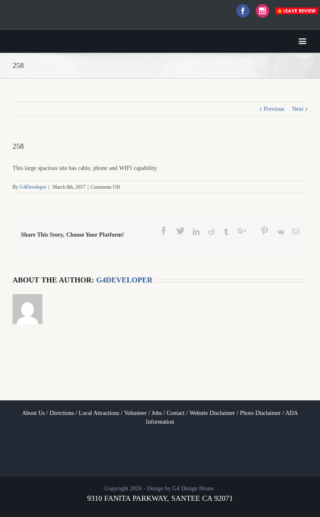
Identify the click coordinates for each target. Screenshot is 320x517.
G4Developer (33, 187)
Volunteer (135, 413)
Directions (62, 413)
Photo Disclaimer (260, 413)
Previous (274, 109)
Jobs (157, 413)
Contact (176, 413)
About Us (33, 413)
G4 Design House (193, 488)
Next (297, 109)
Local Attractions (99, 413)
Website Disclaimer (212, 413)
